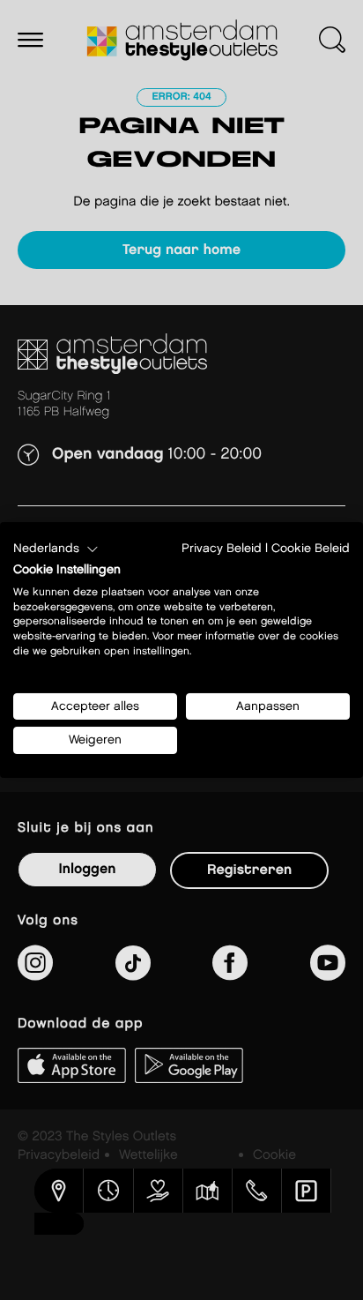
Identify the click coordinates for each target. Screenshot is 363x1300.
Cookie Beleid (310, 548)
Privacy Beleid (222, 548)
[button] (56, 549)
